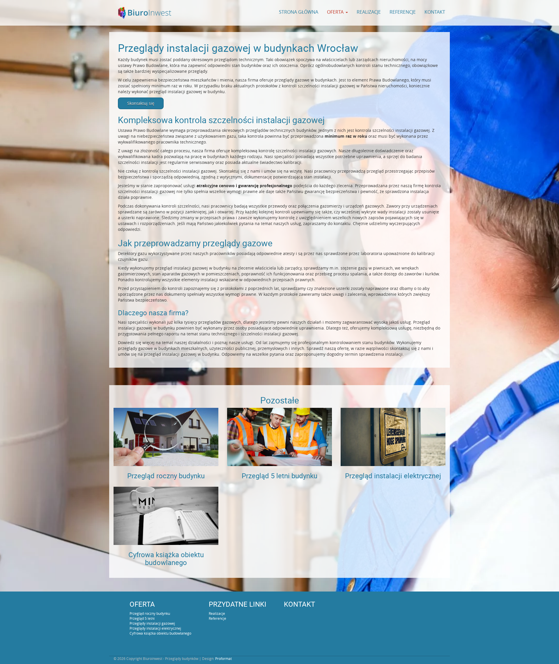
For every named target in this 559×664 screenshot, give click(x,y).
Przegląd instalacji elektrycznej (393, 475)
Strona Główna (298, 12)
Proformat (223, 658)
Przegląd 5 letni (142, 618)
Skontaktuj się (140, 103)
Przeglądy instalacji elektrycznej (155, 628)
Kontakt (434, 12)
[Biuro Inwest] (145, 12)
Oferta (335, 12)
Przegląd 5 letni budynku (279, 475)
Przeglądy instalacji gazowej (152, 623)
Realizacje (369, 12)
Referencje (403, 12)
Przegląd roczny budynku (166, 475)
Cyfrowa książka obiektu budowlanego (166, 558)
